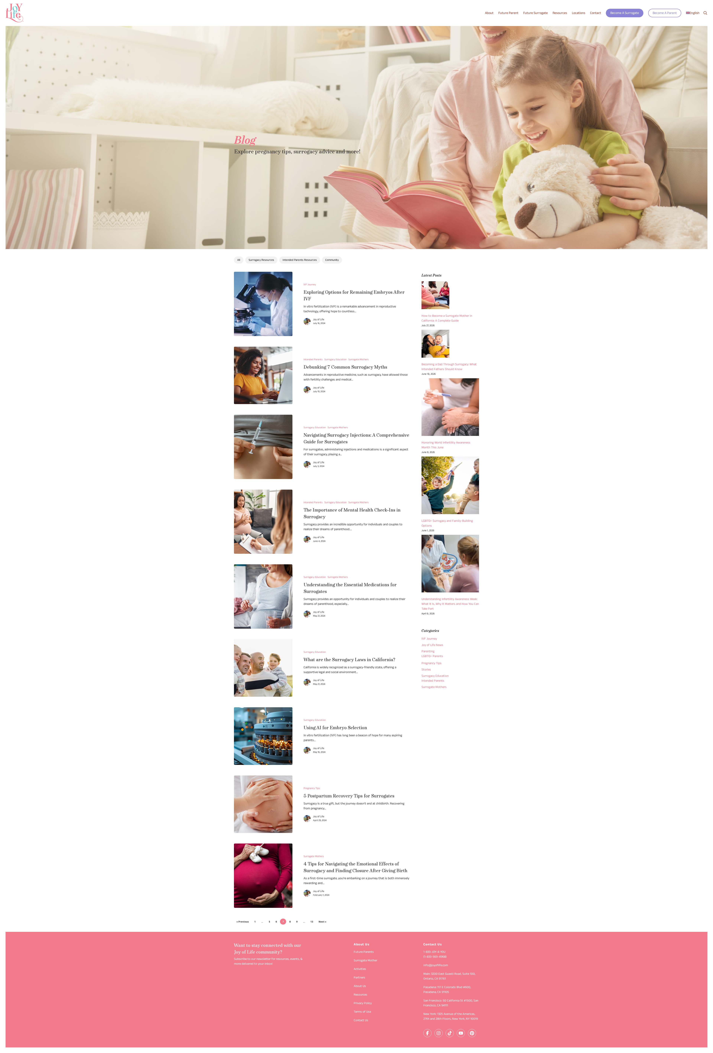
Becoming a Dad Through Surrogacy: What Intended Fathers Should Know (449, 367)
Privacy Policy (363, 1003)
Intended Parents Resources (300, 260)
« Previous (242, 921)
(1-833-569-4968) (435, 957)
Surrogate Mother (365, 960)
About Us (360, 986)
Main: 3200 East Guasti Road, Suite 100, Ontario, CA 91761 (449, 977)
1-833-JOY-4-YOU (434, 952)
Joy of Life (318, 320)
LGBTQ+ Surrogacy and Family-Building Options (447, 523)
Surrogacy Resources (261, 260)
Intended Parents (313, 360)
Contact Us (361, 1020)
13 (311, 921)
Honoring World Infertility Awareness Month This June (445, 445)
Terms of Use (362, 1012)
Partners (359, 978)
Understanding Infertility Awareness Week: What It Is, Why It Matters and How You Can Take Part (450, 604)
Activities (360, 969)
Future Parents (364, 952)
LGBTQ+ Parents (432, 656)
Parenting (427, 651)
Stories (426, 669)
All (238, 260)
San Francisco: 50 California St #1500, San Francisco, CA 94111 (450, 1003)
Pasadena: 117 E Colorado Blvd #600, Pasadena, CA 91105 (447, 990)
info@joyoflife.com (435, 965)
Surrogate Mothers (358, 360)
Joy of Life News (432, 645)
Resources (360, 995)
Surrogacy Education (335, 360)
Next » (322, 921)
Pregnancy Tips (312, 789)
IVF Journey (310, 285)
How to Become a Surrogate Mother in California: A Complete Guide (446, 318)
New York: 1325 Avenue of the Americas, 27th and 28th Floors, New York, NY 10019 (450, 1017)
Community (332, 260)
